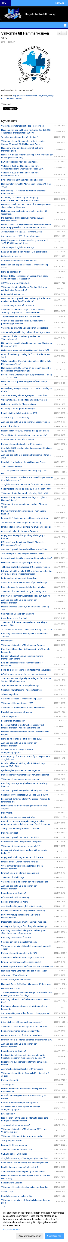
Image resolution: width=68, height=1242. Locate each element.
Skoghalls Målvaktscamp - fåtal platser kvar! (21, 690)
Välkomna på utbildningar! (13, 877)
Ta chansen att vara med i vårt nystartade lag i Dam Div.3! (26, 629)
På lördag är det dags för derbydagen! (18, 408)
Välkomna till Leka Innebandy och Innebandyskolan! (24, 1187)
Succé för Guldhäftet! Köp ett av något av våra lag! (24, 582)
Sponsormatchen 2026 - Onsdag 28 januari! (20, 236)
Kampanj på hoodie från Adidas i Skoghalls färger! (24, 252)
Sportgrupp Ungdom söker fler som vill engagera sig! (25, 1013)
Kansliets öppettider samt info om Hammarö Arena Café (27, 966)
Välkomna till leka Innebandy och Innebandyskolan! (24, 882)
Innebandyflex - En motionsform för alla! (19, 862)
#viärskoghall (7, 1084)
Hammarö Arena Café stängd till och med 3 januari (24, 971)
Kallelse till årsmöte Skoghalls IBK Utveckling (21, 444)
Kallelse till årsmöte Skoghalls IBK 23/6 (19, 953)
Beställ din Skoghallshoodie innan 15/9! (19, 413)
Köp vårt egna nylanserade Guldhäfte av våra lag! (23, 587)
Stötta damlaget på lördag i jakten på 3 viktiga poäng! (25, 332)
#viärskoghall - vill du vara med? (15, 1125)
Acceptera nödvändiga (30, 1236)
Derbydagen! (7, 640)
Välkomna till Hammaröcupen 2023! (17, 703)
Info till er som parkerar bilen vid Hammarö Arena (23, 674)
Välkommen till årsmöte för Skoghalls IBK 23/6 (22, 957)
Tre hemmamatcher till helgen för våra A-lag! (21, 522)
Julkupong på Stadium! (11, 1140)
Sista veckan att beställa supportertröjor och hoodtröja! (26, 558)
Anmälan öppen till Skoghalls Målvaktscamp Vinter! (24, 549)
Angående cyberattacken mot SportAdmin (20, 316)
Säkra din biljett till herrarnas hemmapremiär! (21, 1022)
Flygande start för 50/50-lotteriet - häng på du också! (25, 431)
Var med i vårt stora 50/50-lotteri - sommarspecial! (24, 435)
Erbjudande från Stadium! (12, 294)
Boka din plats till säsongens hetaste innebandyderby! (26, 670)
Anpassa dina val (11, 1229)
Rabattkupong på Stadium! (13, 893)
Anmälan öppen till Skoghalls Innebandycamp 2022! (25, 790)
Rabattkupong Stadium (11, 1183)
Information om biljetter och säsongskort (20, 873)
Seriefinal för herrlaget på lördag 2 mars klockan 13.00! (26, 489)
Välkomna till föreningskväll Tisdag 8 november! (23, 707)
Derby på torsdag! (9, 833)
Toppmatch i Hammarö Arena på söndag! (20, 685)
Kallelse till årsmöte (10, 1080)
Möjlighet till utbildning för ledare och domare (22, 857)
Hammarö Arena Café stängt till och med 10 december (26, 984)
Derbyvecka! (6, 813)
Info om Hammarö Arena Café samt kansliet (21, 962)
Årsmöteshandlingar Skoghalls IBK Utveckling (22, 906)
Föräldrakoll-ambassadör (13, 721)
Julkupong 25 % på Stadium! (14, 975)
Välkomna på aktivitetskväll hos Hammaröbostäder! (24, 328)
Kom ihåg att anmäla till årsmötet (16, 937)
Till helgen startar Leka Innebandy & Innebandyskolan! (25, 567)
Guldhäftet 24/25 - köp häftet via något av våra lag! (24, 400)
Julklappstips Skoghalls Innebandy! (17, 247)
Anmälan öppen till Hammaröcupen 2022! (20, 837)
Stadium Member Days (11, 466)
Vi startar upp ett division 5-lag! (15, 417)
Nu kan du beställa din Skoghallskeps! (18, 404)
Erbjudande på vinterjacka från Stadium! (19, 578)
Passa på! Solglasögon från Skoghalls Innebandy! (24, 926)
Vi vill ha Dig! (7, 1191)
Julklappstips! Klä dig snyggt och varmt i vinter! (22, 554)
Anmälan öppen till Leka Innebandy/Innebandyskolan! (25, 422)
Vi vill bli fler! (6, 1017)
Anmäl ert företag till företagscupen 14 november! (24, 395)
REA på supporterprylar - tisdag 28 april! (19, 162)
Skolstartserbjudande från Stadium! (17, 305)
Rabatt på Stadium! (10, 426)
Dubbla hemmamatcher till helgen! (16, 712)
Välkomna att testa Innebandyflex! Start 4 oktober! (24, 1026)
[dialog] (34, 1224)
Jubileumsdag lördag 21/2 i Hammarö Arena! (21, 232)
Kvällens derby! (8, 1114)
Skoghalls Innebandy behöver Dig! (16, 1196)
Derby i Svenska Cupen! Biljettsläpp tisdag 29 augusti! (25, 596)
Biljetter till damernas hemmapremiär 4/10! (20, 1031)
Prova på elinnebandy (11, 272)
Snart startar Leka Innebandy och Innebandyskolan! (24, 1163)
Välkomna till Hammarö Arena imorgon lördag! (22, 1136)
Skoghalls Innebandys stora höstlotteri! (19, 260)
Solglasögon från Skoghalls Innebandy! (19, 942)
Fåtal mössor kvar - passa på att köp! (18, 817)
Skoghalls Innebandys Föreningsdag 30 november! (24, 1158)
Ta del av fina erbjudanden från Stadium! (19, 137)
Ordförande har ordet (11, 988)
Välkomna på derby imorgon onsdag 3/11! (20, 846)
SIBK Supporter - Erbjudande (14, 1154)
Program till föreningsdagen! (14, 1145)
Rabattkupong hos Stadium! (14, 618)
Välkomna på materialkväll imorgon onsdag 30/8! (23, 591)
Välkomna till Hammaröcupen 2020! (17, 1149)
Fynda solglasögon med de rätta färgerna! (20, 770)
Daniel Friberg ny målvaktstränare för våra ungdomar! (25, 775)
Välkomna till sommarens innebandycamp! (20, 779)
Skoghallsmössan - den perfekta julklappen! (21, 842)
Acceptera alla (54, 1236)
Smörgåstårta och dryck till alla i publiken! (20, 828)
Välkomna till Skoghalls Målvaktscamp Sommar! (23, 645)
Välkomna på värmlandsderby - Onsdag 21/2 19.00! (24, 493)
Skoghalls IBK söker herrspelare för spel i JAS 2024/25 (26, 484)
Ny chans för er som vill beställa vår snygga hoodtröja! (26, 527)
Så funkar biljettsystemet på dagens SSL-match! (23, 1171)
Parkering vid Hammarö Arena (14, 902)
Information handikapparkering (15, 897)
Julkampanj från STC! (11, 694)
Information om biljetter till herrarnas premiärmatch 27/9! (26, 1040)
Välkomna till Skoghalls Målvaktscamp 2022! (21, 699)
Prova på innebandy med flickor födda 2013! (21, 739)
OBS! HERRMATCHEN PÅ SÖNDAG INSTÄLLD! (21, 1035)
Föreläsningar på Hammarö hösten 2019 (19, 1167)
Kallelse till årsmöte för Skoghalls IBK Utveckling (23, 910)
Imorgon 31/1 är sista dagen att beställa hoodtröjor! (24, 518)
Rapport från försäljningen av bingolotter (19, 1102)
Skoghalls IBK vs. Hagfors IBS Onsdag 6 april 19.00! (24, 795)
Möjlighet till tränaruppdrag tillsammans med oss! (23, 922)
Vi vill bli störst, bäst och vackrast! (16, 979)
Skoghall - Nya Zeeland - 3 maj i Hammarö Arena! (23, 462)
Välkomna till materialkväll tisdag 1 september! (22, 126)
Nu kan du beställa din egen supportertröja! (21, 562)
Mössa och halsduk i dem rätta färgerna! (19, 531)
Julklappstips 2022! (10, 716)
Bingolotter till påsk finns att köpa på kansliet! (22, 180)
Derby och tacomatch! (11, 256)
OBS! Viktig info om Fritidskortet (16, 283)
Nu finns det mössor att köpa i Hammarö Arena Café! (25, 350)
